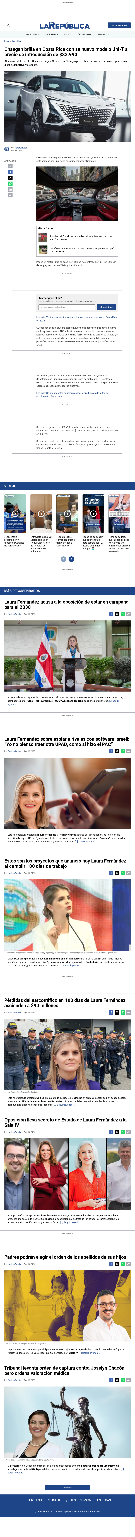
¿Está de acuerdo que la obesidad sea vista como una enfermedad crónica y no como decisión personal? (119, 544)
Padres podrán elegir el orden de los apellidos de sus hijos (65, 1257)
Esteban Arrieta (14, 614)
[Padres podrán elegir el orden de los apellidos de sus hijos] (67, 1306)
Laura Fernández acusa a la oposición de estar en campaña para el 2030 (66, 604)
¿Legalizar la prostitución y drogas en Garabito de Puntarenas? (14, 541)
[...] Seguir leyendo (84, 841)
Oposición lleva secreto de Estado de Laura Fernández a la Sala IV (65, 1122)
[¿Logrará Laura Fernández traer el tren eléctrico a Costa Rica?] (67, 513)
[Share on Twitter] (10, 178)
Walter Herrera (21, 147)
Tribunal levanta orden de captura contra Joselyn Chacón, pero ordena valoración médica (65, 1370)
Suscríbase (104, 1500)
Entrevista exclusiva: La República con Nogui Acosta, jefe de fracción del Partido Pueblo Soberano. (41, 544)
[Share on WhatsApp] (10, 184)
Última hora (16, 41)
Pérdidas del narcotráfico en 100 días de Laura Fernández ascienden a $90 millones (65, 1003)
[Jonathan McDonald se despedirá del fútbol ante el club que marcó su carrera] (42, 237)
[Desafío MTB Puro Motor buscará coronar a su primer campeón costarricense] (43, 249)
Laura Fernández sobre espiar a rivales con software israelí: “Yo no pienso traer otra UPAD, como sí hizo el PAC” (66, 741)
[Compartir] (10, 195)
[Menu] (8, 25)
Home (6, 41)
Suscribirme (106, 307)
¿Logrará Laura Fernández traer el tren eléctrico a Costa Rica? (65, 541)
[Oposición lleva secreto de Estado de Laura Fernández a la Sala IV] (67, 1174)
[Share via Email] (10, 189)
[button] (119, 25)
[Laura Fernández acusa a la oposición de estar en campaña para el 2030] (67, 656)
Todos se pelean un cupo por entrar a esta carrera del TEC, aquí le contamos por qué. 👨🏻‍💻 (93, 542)
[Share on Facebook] (10, 172)
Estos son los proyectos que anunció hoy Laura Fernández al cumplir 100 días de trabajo (65, 863)
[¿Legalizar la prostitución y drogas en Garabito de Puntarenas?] (15, 513)
